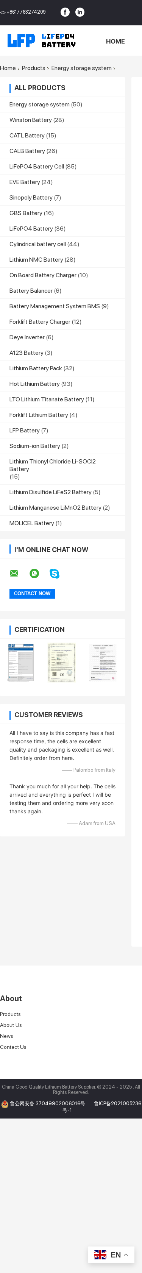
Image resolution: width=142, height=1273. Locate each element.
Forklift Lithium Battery (38, 414)
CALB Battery (27, 150)
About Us (11, 1025)
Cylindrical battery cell (37, 244)
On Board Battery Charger (42, 275)
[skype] (59, 573)
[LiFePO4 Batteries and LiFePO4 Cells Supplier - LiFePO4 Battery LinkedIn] (80, 12)
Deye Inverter (27, 337)
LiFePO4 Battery (31, 228)
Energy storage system (81, 68)
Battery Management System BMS (54, 306)
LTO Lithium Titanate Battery (46, 399)
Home (115, 41)
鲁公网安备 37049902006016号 (48, 1103)
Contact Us (13, 1047)
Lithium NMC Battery (36, 259)
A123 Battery (26, 352)
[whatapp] (39, 573)
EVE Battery (24, 182)
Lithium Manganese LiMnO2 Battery (55, 507)
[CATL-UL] (103, 663)
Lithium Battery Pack (35, 368)
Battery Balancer (31, 290)
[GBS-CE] (62, 663)
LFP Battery (24, 430)
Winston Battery (30, 119)
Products (33, 68)
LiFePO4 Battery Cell (36, 166)
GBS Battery (25, 213)
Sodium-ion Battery (34, 445)
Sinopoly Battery (31, 197)
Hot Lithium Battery (34, 383)
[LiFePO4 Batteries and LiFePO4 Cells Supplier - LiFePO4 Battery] (41, 40)
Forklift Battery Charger (39, 321)
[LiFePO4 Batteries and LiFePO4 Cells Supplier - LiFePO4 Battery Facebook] (65, 12)
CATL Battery (27, 135)
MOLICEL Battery (31, 523)
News (6, 1036)
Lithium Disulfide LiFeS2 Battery (50, 492)
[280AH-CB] (20, 663)
